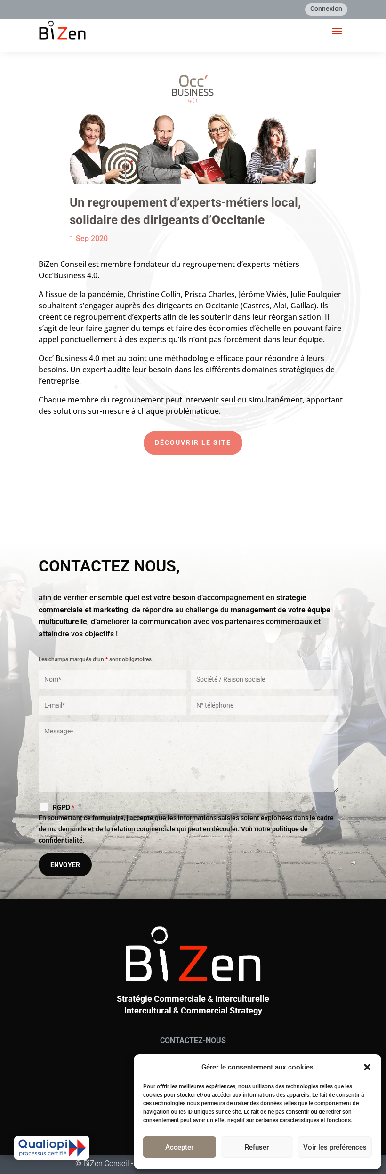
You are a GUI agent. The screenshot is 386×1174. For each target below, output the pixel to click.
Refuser (257, 1147)
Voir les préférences (335, 1147)
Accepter (179, 1147)
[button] (367, 1067)
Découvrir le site (193, 442)
